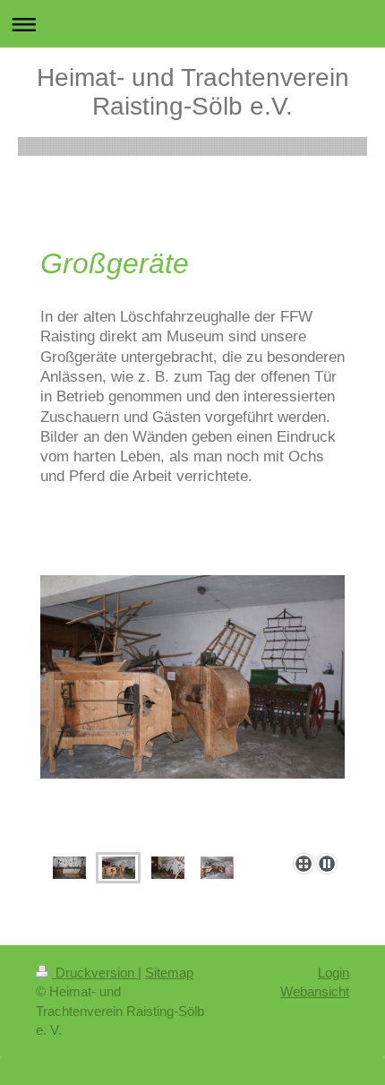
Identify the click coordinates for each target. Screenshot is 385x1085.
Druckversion (95, 972)
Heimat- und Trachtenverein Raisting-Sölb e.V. (193, 92)
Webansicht (314, 991)
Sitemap (169, 972)
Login (333, 972)
